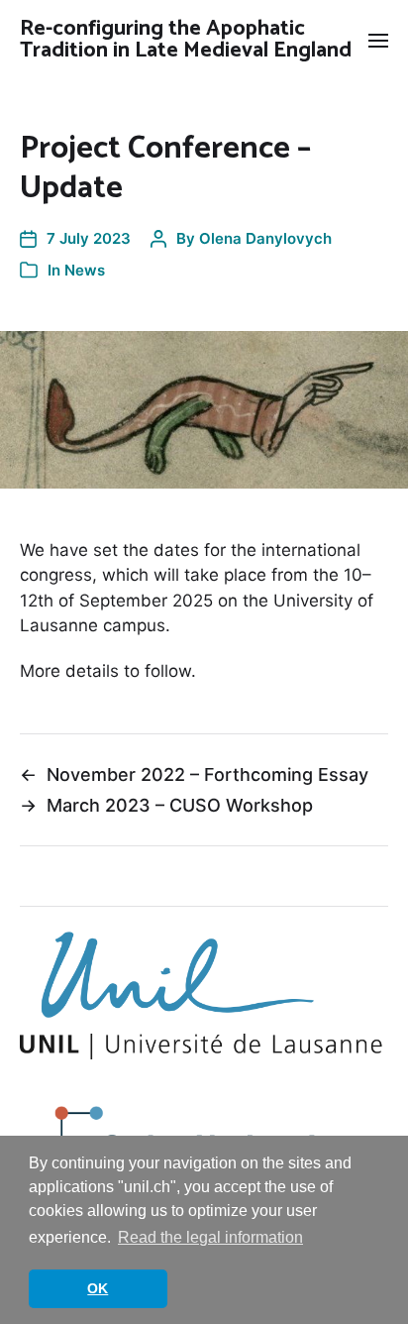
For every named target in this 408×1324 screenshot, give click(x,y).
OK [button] (97, 1288)
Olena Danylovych (265, 238)
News (84, 270)
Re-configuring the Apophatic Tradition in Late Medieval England (186, 39)
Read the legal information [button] (210, 1237)
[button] (379, 39)
